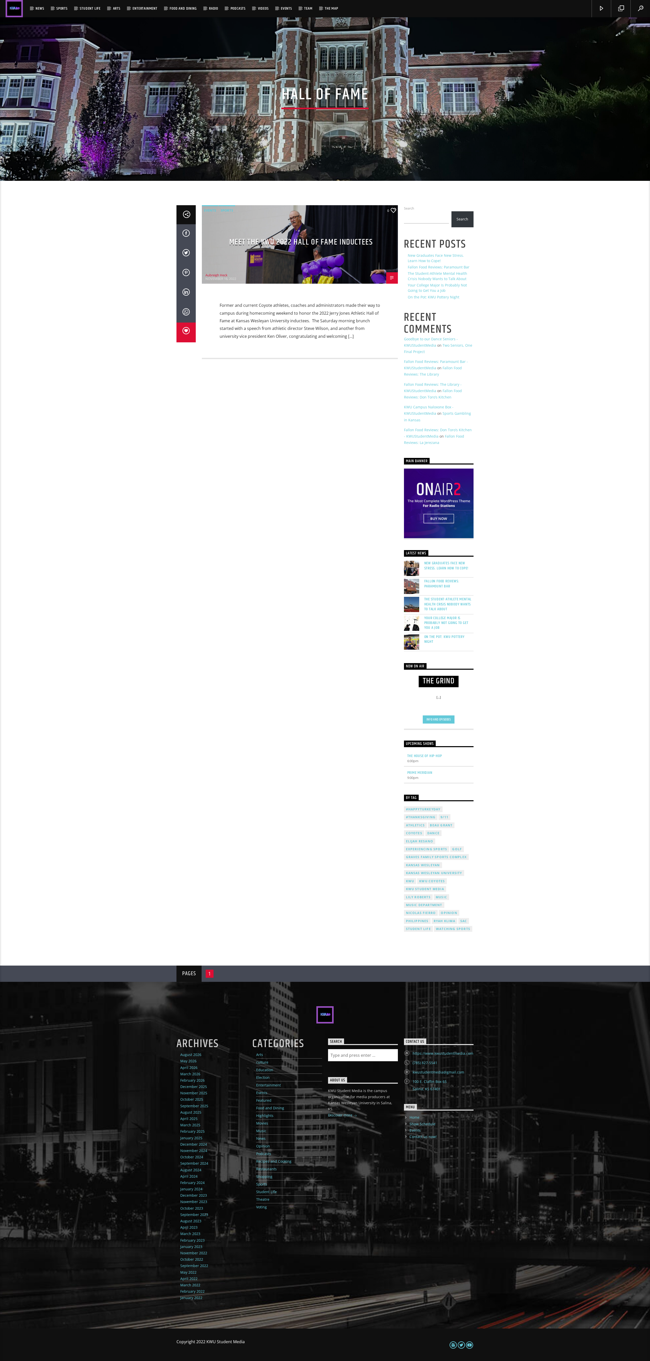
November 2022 (193, 1253)
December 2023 (193, 1195)
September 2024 (194, 1163)
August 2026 (190, 1054)
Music (261, 1130)
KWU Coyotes (432, 881)
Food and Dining (183, 8)
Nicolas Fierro (421, 913)
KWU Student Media (425, 889)
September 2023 (194, 1214)
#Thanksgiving (421, 817)
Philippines (417, 921)
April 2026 (189, 1067)
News (40, 8)
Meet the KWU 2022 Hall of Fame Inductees (301, 242)
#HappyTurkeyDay (423, 809)
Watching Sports (453, 929)
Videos (263, 8)
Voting (261, 1207)
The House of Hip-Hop (424, 756)
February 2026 (192, 1080)
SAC (463, 921)
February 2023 (192, 1240)
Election (263, 1077)
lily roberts (418, 897)
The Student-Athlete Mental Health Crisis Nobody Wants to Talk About (448, 604)
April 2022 (189, 1278)
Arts (116, 8)
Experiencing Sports (426, 849)
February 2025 (192, 1131)
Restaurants (266, 1168)
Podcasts (238, 8)
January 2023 (191, 1246)
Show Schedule (422, 1124)
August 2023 (190, 1221)
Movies (262, 1123)
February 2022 (192, 1291)
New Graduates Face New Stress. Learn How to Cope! (446, 565)
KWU (410, 881)
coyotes (414, 833)
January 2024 (191, 1189)
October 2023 (191, 1208)
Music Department (424, 905)
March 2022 (190, 1285)
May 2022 (188, 1272)
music (441, 897)
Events (286, 8)
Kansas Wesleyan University (434, 873)
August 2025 (190, 1112)
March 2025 (190, 1125)
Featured (263, 1100)
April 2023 (189, 1227)
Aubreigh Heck (216, 275)
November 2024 (193, 1150)
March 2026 (190, 1073)
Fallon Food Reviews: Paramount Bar (438, 267)
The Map (331, 8)
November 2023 (193, 1201)
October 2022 (191, 1259)
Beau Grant (441, 825)
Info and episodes (439, 719)
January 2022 (191, 1297)
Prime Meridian (419, 773)
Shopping (264, 1176)
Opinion (263, 1146)
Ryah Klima (444, 921)
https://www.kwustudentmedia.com (443, 1053)
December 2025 (193, 1086)
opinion (449, 913)
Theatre (262, 1199)
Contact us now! (423, 1136)
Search (409, 208)
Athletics (415, 825)
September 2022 (194, 1265)
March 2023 (190, 1233)
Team (308, 8)
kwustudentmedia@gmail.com (438, 1072)
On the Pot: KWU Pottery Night (433, 297)
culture (262, 1062)
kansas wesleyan (423, 865)
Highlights (264, 1115)
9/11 (444, 817)
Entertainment (145, 8)
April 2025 (189, 1118)
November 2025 (193, 1093)
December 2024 (193, 1144)
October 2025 (191, 1099)
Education (264, 1069)
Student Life (90, 8)
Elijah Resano (419, 841)
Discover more (340, 1115)
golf (457, 849)
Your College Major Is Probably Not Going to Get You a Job (446, 623)
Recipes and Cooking (273, 1161)
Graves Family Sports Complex (436, 857)
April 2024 (189, 1176)
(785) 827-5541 (425, 1062)
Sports (62, 8)
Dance (433, 833)
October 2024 (191, 1157)
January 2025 (191, 1137)
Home (414, 1117)
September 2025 (194, 1105)
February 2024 (192, 1182)
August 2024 (190, 1169)
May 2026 (188, 1061)
